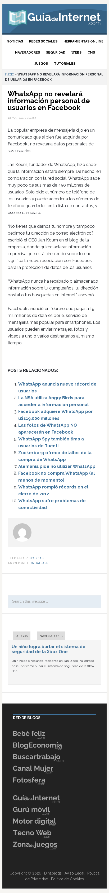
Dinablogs (53, 873)
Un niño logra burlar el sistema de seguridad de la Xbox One (48, 649)
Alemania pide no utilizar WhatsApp (57, 466)
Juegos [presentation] (22, 636)
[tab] (19, 636)
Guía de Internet (54, 17)
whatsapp (39, 563)
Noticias (36, 558)
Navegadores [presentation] (51, 636)
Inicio (9, 74)
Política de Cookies (67, 879)
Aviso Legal (74, 873)
